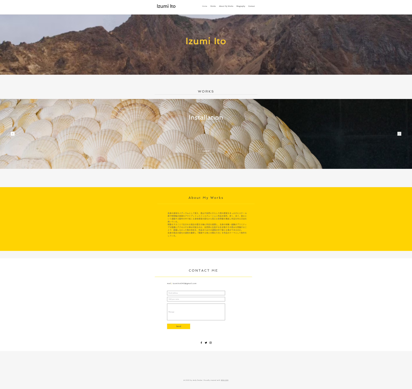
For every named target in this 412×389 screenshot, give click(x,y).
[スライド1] (203, 163)
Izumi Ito (166, 6)
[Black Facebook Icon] (201, 342)
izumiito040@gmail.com (185, 283)
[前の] (13, 134)
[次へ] (399, 134)
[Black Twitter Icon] (205, 342)
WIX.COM (224, 380)
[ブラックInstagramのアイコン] (210, 342)
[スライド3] (208, 163)
